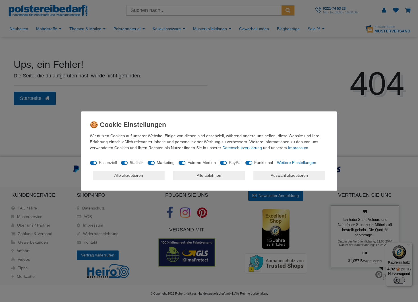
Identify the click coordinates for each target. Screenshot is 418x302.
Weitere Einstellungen (296, 162)
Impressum (298, 147)
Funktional (263, 162)
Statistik (137, 162)
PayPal (235, 162)
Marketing (166, 162)
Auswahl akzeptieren (289, 175)
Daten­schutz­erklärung (242, 147)
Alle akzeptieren (128, 175)
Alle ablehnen (209, 175)
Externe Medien (201, 162)
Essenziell (108, 162)
